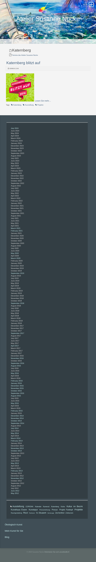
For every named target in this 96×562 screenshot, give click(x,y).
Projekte (40, 105)
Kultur (63, 507)
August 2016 (16, 366)
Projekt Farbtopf (66, 510)
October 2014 (16, 421)
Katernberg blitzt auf (23, 63)
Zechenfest (59, 513)
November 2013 (17, 448)
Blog (7, 537)
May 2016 (15, 373)
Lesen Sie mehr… (43, 101)
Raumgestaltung (16, 513)
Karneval (46, 507)
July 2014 (14, 428)
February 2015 (17, 411)
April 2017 (15, 346)
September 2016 (17, 363)
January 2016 (16, 383)
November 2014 (17, 418)
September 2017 (17, 333)
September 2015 (17, 393)
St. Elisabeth (41, 513)
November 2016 (17, 358)
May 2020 (15, 253)
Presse (55, 510)
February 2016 (17, 381)
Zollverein (69, 513)
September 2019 (17, 273)
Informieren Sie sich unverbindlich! (56, 552)
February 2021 (17, 231)
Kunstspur (33, 509)
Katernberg (17, 105)
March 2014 (15, 438)
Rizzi (25, 513)
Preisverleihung (44, 510)
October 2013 (16, 451)
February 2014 (17, 441)
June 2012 (15, 491)
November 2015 (17, 388)
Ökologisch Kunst (13, 524)
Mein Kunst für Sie (14, 531)
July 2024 (14, 128)
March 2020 (15, 258)
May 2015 (15, 403)
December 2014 (17, 416)
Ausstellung (29, 105)
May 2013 (15, 463)
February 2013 (17, 471)
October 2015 (16, 391)
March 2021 (15, 228)
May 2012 (15, 493)
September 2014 (17, 423)
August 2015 (16, 396)
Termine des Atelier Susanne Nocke (25, 55)
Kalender (38, 507)
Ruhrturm (32, 513)
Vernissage (50, 513)
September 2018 (17, 303)
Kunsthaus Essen (19, 509)
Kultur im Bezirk (75, 506)
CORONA (29, 507)
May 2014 (15, 433)
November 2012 (17, 478)
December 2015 (17, 386)
